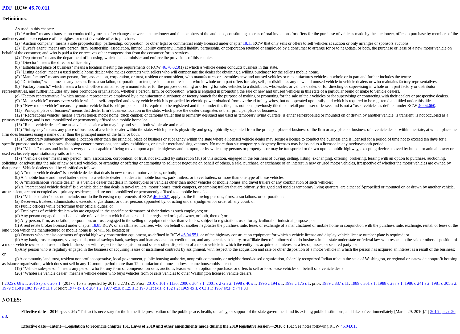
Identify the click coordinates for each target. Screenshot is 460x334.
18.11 (247, 43)
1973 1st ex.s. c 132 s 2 (159, 288)
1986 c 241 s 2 (417, 283)
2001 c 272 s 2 (219, 283)
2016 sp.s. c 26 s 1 (44, 283)
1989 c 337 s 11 (335, 283)
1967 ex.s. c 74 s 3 (230, 288)
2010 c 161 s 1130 (162, 283)
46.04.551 (189, 235)
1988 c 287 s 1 (390, 283)
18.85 (96, 225)
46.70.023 (170, 67)
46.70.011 (39, 8)
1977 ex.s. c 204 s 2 (84, 288)
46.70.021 (161, 196)
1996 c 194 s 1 (270, 283)
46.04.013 (349, 326)
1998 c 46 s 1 (244, 283)
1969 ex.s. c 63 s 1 (196, 288)
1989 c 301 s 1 (363, 283)
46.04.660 (426, 105)
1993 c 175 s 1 (297, 283)
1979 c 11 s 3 (44, 288)
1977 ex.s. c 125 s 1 (120, 288)
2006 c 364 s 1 (192, 283)
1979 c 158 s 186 (16, 288)
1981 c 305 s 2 (444, 283)
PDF (7, 8)
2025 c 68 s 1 (16, 283)
